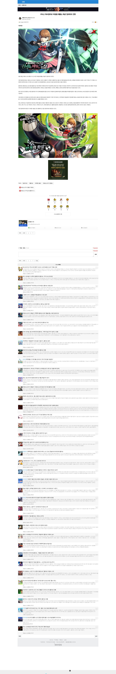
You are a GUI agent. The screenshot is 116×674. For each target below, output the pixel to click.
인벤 (23, 2)
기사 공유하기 (57, 214)
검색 (96, 636)
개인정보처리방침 (50, 642)
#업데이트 (25, 183)
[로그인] (94, 1)
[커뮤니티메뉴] (19, 1)
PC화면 (56, 639)
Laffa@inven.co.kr (30, 17)
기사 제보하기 (84, 227)
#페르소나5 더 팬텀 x (48, 183)
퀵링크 (61, 639)
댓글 (37, 260)
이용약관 (42, 642)
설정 (65, 639)
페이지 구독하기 (32, 227)
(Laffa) (23, 225)
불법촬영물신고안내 (71, 642)
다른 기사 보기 (58, 227)
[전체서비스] (97, 1)
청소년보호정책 (60, 642)
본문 (24, 233)
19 (96, 489)
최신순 (27, 248)
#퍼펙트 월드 (38, 183)
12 (96, 507)
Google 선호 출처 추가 (24, 22)
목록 (20, 233)
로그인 (51, 639)
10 (96, 286)
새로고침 (96, 248)
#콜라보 (31, 183)
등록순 (24, 248)
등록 (96, 254)
